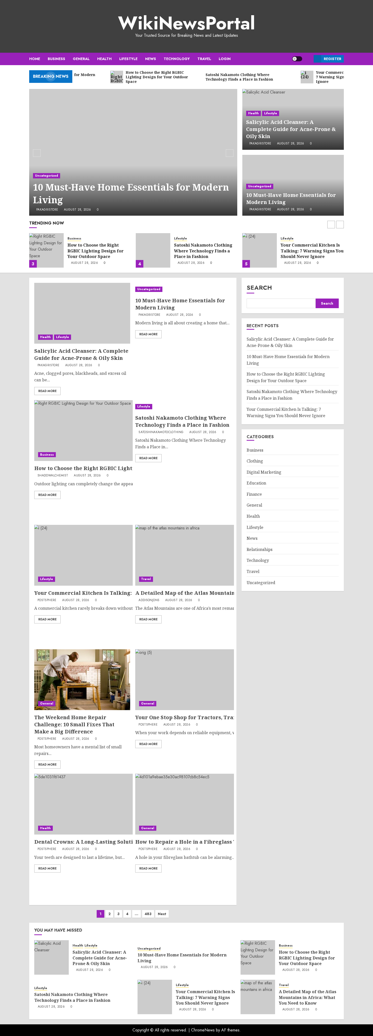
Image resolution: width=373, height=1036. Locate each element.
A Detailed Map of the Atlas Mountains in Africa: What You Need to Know (231, 592)
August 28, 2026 (77, 210)
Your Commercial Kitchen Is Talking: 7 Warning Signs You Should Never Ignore (312, 250)
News (150, 58)
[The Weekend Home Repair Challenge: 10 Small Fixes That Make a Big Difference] (82, 679)
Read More (47, 391)
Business (56, 58)
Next (162, 913)
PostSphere (47, 600)
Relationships (260, 549)
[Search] (308, 59)
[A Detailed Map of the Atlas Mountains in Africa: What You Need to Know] (258, 997)
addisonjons (149, 600)
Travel (204, 58)
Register (332, 58)
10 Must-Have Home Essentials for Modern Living (131, 193)
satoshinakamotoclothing (161, 432)
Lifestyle (128, 58)
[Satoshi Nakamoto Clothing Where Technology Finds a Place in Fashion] (153, 250)
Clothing (255, 461)
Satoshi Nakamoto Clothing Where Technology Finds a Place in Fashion (203, 250)
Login (225, 58)
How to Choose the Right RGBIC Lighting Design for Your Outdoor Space (95, 250)
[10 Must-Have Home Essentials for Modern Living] (133, 152)
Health (104, 58)
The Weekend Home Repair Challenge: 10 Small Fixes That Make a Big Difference (74, 724)
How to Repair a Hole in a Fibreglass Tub (189, 841)
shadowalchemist (53, 476)
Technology (177, 58)
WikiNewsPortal (186, 23)
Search (259, 287)
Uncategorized (46, 175)
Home (34, 58)
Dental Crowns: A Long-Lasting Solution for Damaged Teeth (112, 841)
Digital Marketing (264, 472)
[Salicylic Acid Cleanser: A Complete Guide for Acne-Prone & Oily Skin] (82, 313)
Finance (254, 494)
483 (148, 913)
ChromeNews (203, 1030)
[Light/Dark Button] (297, 58)
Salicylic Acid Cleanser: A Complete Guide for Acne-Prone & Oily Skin (291, 129)
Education (256, 483)
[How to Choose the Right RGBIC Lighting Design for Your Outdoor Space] (46, 250)
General (81, 58)
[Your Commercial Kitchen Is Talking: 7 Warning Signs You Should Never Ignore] (259, 250)
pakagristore (47, 210)
